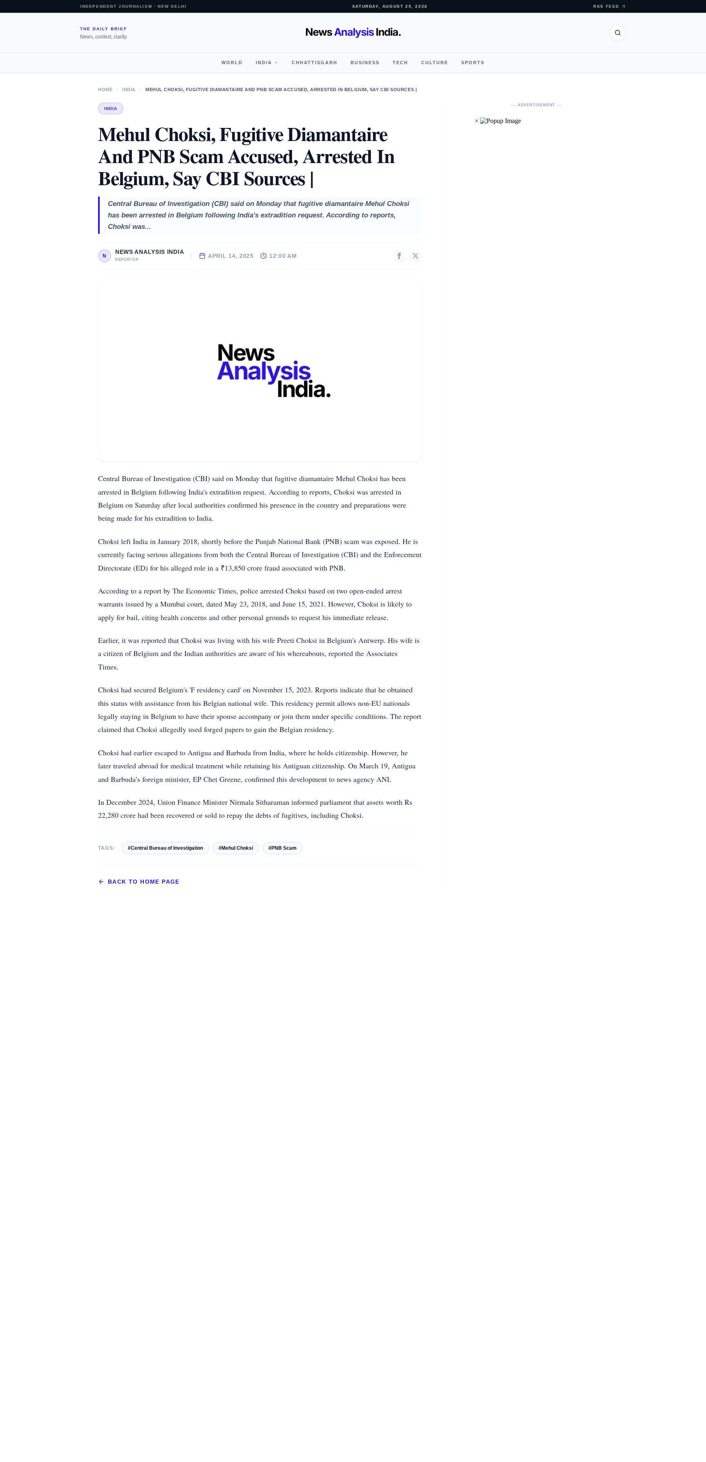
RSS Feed (606, 6)
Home (105, 89)
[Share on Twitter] (415, 255)
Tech (400, 62)
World (232, 62)
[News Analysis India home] (353, 32)
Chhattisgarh (314, 62)
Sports (473, 62)
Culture (434, 62)
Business (365, 62)
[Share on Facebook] (399, 255)
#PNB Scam (282, 848)
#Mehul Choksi (236, 848)
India (264, 62)
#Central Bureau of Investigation (165, 848)
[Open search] (618, 33)
